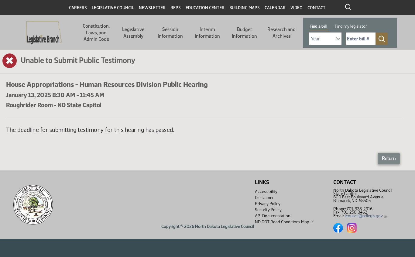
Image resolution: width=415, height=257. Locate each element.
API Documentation (272, 215)
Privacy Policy (267, 203)
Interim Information (207, 32)
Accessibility (266, 191)
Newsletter (152, 7)
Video (296, 7)
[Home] (44, 33)
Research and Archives (281, 32)
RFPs (175, 7)
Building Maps (244, 7)
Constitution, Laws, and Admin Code (96, 32)
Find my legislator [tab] (351, 26)
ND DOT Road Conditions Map (282, 221)
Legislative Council (113, 7)
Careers (78, 7)
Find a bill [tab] (318, 26)
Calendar (275, 7)
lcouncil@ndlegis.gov (364, 215)
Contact (316, 7)
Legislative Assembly (133, 32)
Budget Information (244, 32)
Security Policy (268, 209)
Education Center (205, 7)
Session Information (170, 32)
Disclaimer (264, 197)
